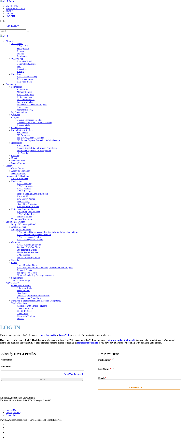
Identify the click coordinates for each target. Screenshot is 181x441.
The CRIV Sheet (24, 311)
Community (11, 84)
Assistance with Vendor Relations (32, 306)
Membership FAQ (25, 110)
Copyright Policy (13, 412)
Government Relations (21, 285)
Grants (14, 262)
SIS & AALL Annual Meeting (30, 138)
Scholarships (17, 278)
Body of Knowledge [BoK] (23, 224)
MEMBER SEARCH (15, 8)
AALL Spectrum (24, 191)
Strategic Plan (23, 48)
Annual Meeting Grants (27, 265)
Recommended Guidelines (29, 298)
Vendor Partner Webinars (28, 252)
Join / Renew (23, 89)
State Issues (22, 293)
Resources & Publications (17, 176)
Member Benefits (24, 92)
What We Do (17, 43)
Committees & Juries (26, 64)
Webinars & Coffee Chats (28, 247)
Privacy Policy (12, 415)
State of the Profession (27, 204)
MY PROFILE (12, 6)
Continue (135, 387)
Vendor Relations (19, 303)
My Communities (19, 112)
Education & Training (15, 222)
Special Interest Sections (22, 130)
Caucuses (15, 115)
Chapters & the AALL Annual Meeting (34, 122)
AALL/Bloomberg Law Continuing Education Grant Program (45, 267)
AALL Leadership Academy (30, 237)
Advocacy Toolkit (25, 288)
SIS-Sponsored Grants (27, 273)
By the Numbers (24, 97)
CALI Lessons (23, 255)
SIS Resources (23, 135)
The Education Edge (20, 280)
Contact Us (22, 69)
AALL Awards (23, 145)
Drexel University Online (28, 257)
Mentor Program (18, 163)
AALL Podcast (24, 188)
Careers (9, 166)
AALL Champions (25, 94)
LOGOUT (10, 16)
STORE (9, 11)
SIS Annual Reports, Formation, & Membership (38, 140)
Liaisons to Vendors (26, 316)
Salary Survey (23, 201)
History (20, 71)
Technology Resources (21, 219)
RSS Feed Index (24, 82)
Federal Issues (23, 290)
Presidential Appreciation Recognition (34, 150)
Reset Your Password (73, 374)
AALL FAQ (22, 46)
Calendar (15, 155)
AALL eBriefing (24, 183)
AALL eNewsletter (25, 186)
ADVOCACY (12, 283)
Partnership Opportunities (22, 209)
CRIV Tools (22, 313)
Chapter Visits (23, 125)
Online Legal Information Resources (33, 295)
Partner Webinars (24, 216)
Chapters (15, 117)
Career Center (17, 168)
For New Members (25, 102)
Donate (14, 158)
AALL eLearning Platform (29, 244)
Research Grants (24, 270)
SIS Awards (22, 153)
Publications (16, 181)
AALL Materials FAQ (27, 76)
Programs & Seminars (21, 229)
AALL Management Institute (30, 239)
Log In (42, 379)
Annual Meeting (18, 227)
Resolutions (22, 56)
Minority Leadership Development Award (35, 275)
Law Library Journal (26, 199)
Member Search (18, 160)
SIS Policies (22, 132)
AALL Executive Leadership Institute (34, 234)
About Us (10, 41)
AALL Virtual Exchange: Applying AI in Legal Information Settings (47, 232)
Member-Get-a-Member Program (32, 104)
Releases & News (25, 79)
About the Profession (20, 171)
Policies (20, 53)
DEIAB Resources (19, 178)
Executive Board (24, 61)
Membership (16, 87)
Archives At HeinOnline (28, 206)
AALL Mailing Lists (26, 214)
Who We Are (17, 59)
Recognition (16, 143)
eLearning (15, 242)
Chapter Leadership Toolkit (29, 120)
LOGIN (9, 13)
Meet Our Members (26, 99)
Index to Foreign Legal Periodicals (32, 194)
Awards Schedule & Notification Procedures (37, 148)
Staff (19, 66)
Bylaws (20, 51)
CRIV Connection (25, 308)
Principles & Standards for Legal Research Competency (36, 301)
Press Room (16, 74)
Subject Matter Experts (27, 250)
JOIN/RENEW (12, 26)
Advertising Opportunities (28, 211)
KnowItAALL (23, 196)
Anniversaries (23, 107)
